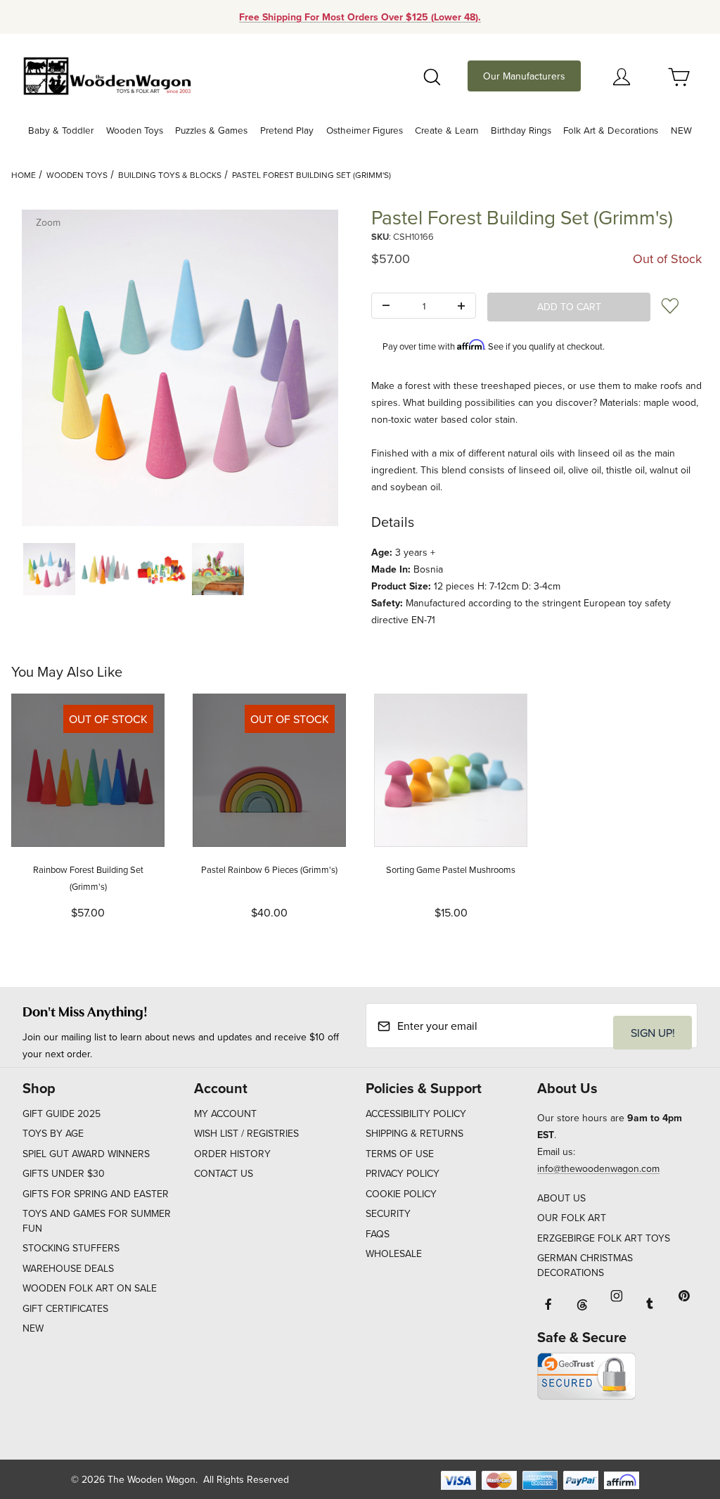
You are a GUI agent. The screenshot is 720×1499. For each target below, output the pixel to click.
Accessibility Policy (416, 1113)
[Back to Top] (677, 1411)
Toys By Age (53, 1133)
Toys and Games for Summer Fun (96, 1220)
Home (23, 175)
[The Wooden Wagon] (106, 75)
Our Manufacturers (524, 76)
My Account (225, 1113)
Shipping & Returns (414, 1133)
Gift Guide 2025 (61, 1113)
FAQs (378, 1234)
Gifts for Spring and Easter (95, 1194)
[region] (180, 569)
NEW (33, 1328)
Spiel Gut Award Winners (86, 1154)
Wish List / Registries (246, 1133)
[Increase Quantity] (461, 306)
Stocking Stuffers (71, 1248)
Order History (232, 1154)
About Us (561, 1198)
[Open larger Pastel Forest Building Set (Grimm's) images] (180, 368)
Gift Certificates (65, 1308)
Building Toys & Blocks (169, 175)
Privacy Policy (402, 1173)
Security (388, 1213)
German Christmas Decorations (585, 1265)
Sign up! (653, 1032)
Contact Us (223, 1173)
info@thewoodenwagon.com (598, 1168)
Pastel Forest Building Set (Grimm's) (311, 175)
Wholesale (394, 1253)
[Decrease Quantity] (386, 306)
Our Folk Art (571, 1218)
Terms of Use (400, 1154)
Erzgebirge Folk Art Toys (603, 1238)
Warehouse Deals (68, 1268)
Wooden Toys (77, 175)
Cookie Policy (401, 1194)
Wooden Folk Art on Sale (89, 1288)
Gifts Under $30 (63, 1173)
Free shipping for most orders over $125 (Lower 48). (360, 17)
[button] (49, 569)
